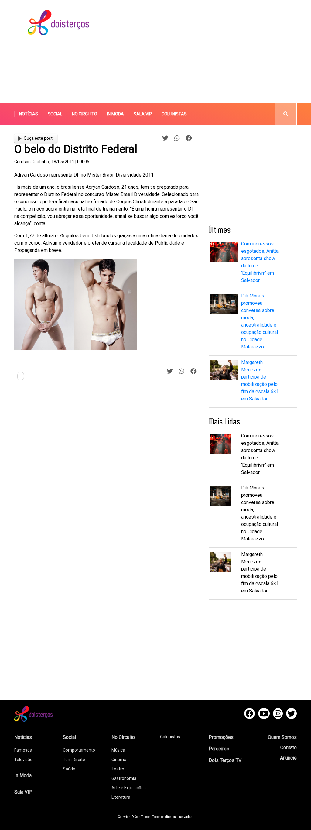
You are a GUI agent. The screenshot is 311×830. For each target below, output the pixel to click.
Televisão (23, 759)
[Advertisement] (211, 51)
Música (118, 750)
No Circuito (84, 113)
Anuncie (288, 758)
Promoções (221, 737)
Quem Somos (282, 737)
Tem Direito (74, 759)
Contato (288, 747)
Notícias (28, 113)
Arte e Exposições (128, 787)
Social (55, 113)
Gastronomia (123, 778)
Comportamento (79, 750)
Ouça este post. (38, 138)
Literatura (120, 797)
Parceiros (219, 749)
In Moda (115, 113)
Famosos (23, 750)
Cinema (118, 759)
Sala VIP (143, 113)
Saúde (69, 769)
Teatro (117, 769)
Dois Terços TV (225, 760)
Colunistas (174, 113)
